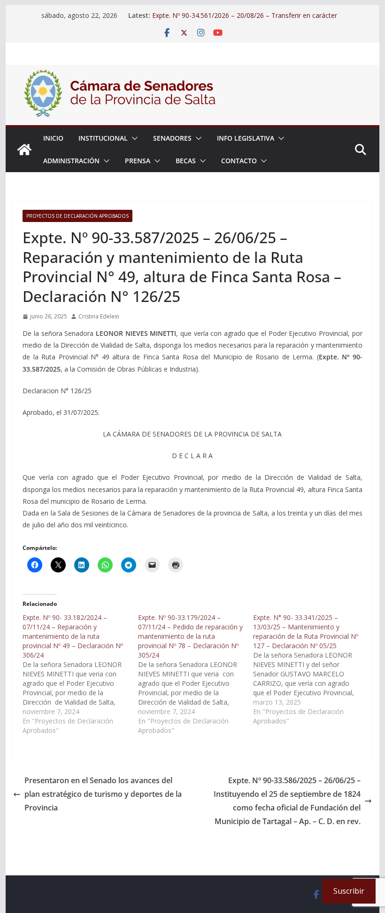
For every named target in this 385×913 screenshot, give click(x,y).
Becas (186, 160)
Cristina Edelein (98, 316)
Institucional (103, 138)
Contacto (239, 160)
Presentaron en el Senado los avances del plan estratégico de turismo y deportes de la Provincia (103, 794)
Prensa (137, 160)
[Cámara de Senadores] (24, 149)
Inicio (53, 138)
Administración (71, 160)
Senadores (172, 138)
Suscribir (348, 891)
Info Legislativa (245, 138)
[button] (133, 138)
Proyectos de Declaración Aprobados (77, 216)
